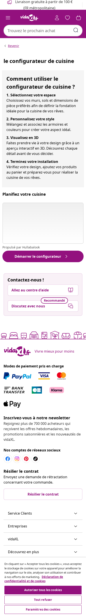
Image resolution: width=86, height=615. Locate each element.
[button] (43, 513)
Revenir (13, 46)
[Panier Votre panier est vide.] (78, 18)
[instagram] (17, 459)
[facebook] (8, 459)
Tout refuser (43, 600)
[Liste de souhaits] (67, 18)
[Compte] (57, 18)
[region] (43, 586)
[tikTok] (35, 459)
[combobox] (43, 30)
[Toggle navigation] (8, 17)
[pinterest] (26, 459)
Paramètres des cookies (43, 609)
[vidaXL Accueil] (29, 17)
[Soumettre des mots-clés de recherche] (75, 30)
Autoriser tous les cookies (43, 590)
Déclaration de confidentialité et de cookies (33, 579)
